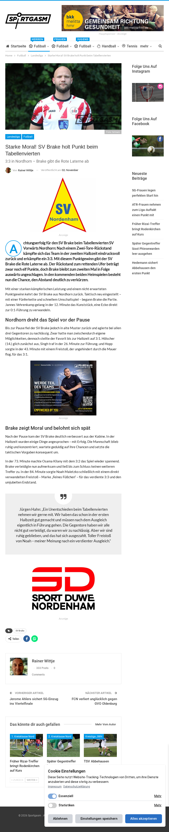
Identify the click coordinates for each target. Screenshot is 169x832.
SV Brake (20, 630)
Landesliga (13, 136)
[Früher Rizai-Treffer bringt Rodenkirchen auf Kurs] (26, 745)
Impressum (55, 786)
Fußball (39, 44)
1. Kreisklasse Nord (22, 736)
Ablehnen (60, 819)
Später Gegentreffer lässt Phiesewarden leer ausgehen (146, 249)
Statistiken (66, 805)
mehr (144, 46)
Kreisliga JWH (93, 736)
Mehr (158, 796)
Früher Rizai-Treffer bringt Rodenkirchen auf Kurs (146, 229)
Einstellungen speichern (99, 819)
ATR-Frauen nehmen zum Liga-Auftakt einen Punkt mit (146, 210)
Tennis (132, 46)
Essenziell (66, 796)
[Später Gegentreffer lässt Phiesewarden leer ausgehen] (63, 745)
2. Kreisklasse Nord (59, 736)
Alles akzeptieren (143, 819)
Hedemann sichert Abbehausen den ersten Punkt (145, 268)
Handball (109, 46)
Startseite (18, 46)
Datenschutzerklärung (76, 786)
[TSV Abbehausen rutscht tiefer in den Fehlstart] (100, 745)
